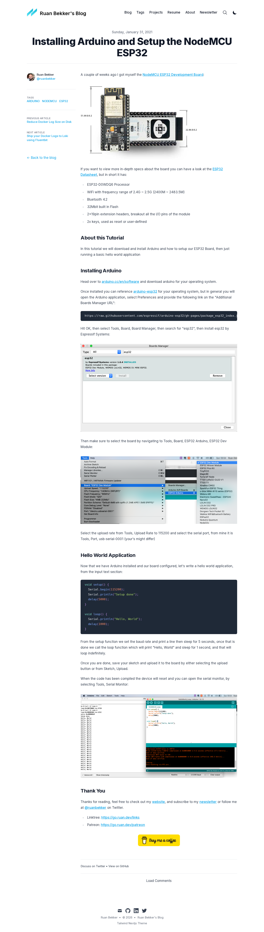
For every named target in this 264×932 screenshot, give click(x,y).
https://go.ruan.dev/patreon (123, 825)
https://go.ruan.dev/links (120, 817)
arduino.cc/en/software (120, 282)
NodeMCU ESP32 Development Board (173, 75)
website (158, 802)
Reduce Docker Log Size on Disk (49, 122)
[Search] (224, 12)
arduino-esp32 (145, 291)
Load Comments (159, 881)
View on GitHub (118, 866)
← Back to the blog (41, 158)
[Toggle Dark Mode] (234, 12)
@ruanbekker (46, 78)
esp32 (63, 101)
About (190, 12)
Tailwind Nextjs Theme (132, 923)
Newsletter (208, 12)
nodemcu (49, 101)
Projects (156, 12)
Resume (174, 12)
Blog (128, 12)
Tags (140, 12)
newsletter (208, 802)
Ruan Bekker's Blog (150, 917)
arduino (33, 101)
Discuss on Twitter (93, 866)
